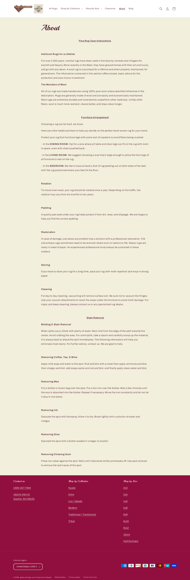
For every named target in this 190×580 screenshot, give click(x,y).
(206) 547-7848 (22, 488)
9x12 (126, 528)
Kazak (72, 488)
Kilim (71, 494)
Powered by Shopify (44, 577)
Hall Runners (130, 541)
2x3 (125, 488)
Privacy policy (74, 577)
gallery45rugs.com (27, 577)
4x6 (125, 501)
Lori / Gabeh (75, 501)
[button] (71, 9)
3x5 (125, 494)
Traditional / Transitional (82, 514)
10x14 (126, 534)
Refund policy (60, 577)
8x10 (126, 521)
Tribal (71, 521)
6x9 (125, 514)
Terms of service (90, 577)
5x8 (125, 508)
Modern (72, 508)
